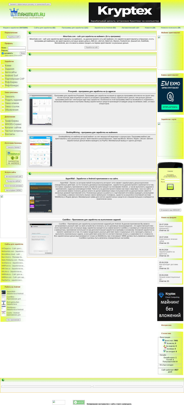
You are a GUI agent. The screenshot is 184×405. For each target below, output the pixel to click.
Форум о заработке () (15, 28)
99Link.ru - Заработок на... (12, 272)
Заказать (10, 96)
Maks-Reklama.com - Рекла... (13, 260)
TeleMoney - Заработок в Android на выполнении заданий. (15, 311)
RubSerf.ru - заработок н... (12, 280)
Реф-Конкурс (12, 85)
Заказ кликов (12, 103)
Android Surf (11, 75)
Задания (9, 69)
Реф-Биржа (11, 82)
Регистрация (18, 55)
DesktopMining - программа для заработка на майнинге (91, 132)
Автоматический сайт (130, 28)
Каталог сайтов (13, 127)
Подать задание (13, 100)
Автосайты (11, 72)
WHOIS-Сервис (13, 124)
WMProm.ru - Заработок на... (13, 266)
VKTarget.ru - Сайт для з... (12, 248)
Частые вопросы (14, 131)
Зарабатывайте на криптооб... (167, 253)
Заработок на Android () (105, 28)
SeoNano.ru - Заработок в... (13, 263)
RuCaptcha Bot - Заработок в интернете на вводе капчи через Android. (15, 305)
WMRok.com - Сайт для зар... (13, 277)
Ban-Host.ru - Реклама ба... (12, 257)
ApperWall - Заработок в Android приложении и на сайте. (15, 295)
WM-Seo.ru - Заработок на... (13, 269)
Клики (8, 65)
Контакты (10, 134)
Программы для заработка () (75, 28)
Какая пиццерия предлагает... (165, 227)
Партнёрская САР (14, 79)
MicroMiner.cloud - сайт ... (12, 254)
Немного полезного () (171, 28)
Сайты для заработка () (44, 28)
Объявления (11, 110)
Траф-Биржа (12, 121)
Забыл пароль (9, 55)
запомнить (8, 53)
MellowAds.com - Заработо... (13, 251)
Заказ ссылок (12, 106)
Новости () (150, 28)
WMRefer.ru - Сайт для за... (12, 274)
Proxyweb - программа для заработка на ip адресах (92, 91)
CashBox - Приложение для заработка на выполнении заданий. (16, 300)
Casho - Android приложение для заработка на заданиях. (14, 316)
